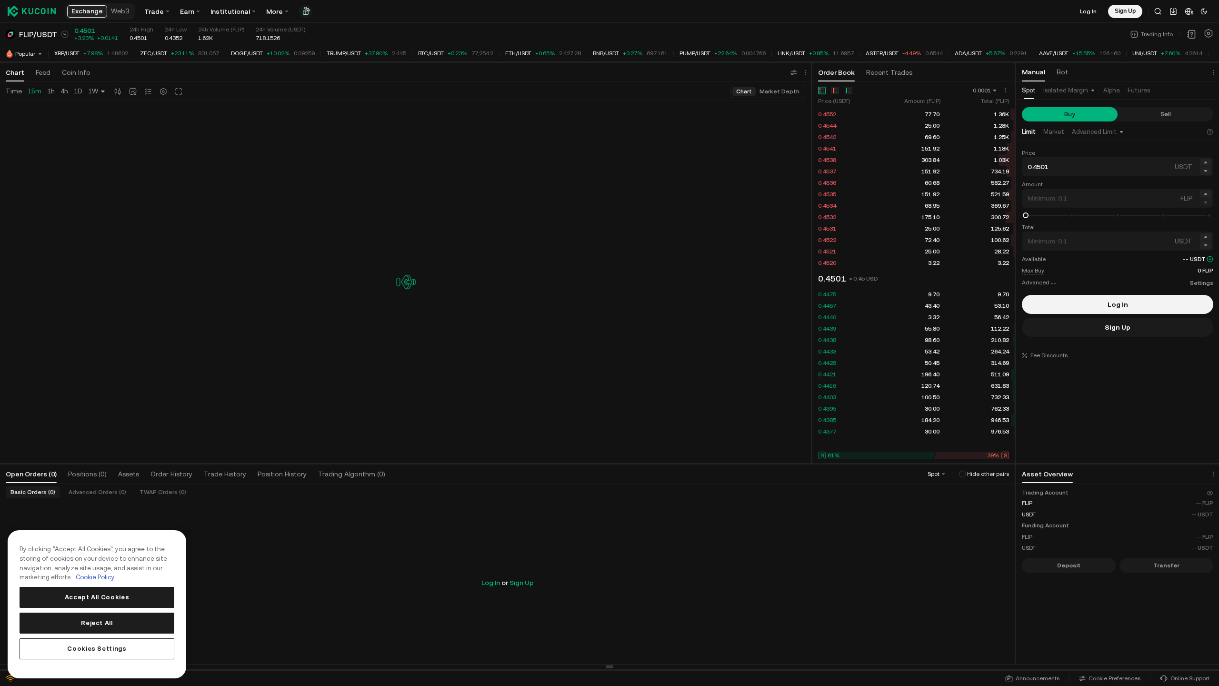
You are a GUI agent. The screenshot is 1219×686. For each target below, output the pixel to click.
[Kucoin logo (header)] (32, 11)
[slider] (1026, 215)
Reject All (97, 622)
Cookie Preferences (1114, 678)
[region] (97, 604)
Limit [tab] (1029, 131)
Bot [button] (1062, 72)
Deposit (1068, 565)
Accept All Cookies (97, 597)
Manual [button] (1033, 72)
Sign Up (522, 582)
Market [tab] (1053, 131)
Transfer (1166, 565)
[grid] (913, 189)
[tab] (1029, 91)
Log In (1088, 11)
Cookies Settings (97, 648)
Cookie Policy (95, 577)
